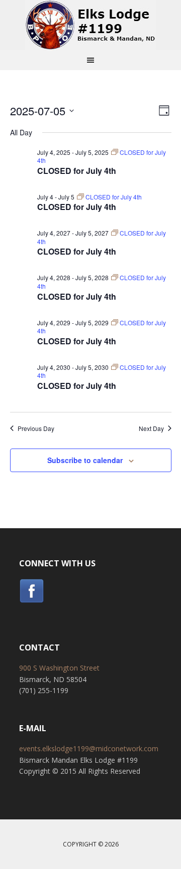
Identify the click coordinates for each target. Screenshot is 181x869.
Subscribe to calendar (85, 460)
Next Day (151, 428)
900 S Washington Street (59, 668)
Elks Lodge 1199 (90, 25)
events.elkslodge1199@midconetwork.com (88, 748)
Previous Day (36, 428)
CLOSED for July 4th (76, 170)
